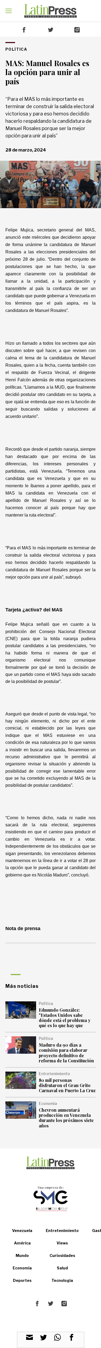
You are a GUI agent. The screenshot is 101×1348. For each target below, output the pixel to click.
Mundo (22, 1255)
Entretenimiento (62, 1230)
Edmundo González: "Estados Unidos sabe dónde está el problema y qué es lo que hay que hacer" (64, 1020)
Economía (22, 1268)
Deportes (22, 1280)
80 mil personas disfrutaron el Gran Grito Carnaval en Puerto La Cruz (67, 1085)
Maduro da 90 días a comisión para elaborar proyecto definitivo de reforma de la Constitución (66, 1052)
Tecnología (62, 1280)
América (22, 1243)
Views (62, 1243)
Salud (62, 1268)
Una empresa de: (51, 1187)
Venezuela (22, 1230)
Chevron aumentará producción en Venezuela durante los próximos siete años (66, 1117)
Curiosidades (62, 1255)
